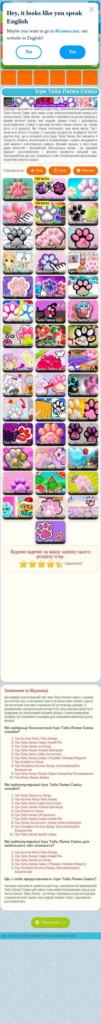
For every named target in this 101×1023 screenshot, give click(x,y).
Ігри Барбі (57, 77)
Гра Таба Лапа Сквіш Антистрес (38, 754)
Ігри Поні (8, 77)
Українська (50, 922)
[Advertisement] (50, 627)
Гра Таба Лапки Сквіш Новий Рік (38, 742)
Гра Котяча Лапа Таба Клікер (36, 738)
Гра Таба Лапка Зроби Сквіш (35, 834)
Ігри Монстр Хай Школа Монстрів (90, 77)
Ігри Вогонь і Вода (41, 77)
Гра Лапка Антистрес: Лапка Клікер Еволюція (48, 823)
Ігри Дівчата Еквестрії (24, 77)
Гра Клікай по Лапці (29, 762)
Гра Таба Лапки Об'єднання (35, 815)
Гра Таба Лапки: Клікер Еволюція (39, 750)
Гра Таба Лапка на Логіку (33, 746)
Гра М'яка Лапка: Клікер (32, 777)
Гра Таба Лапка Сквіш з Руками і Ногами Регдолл (50, 758)
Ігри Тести (73, 77)
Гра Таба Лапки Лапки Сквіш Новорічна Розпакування (54, 773)
